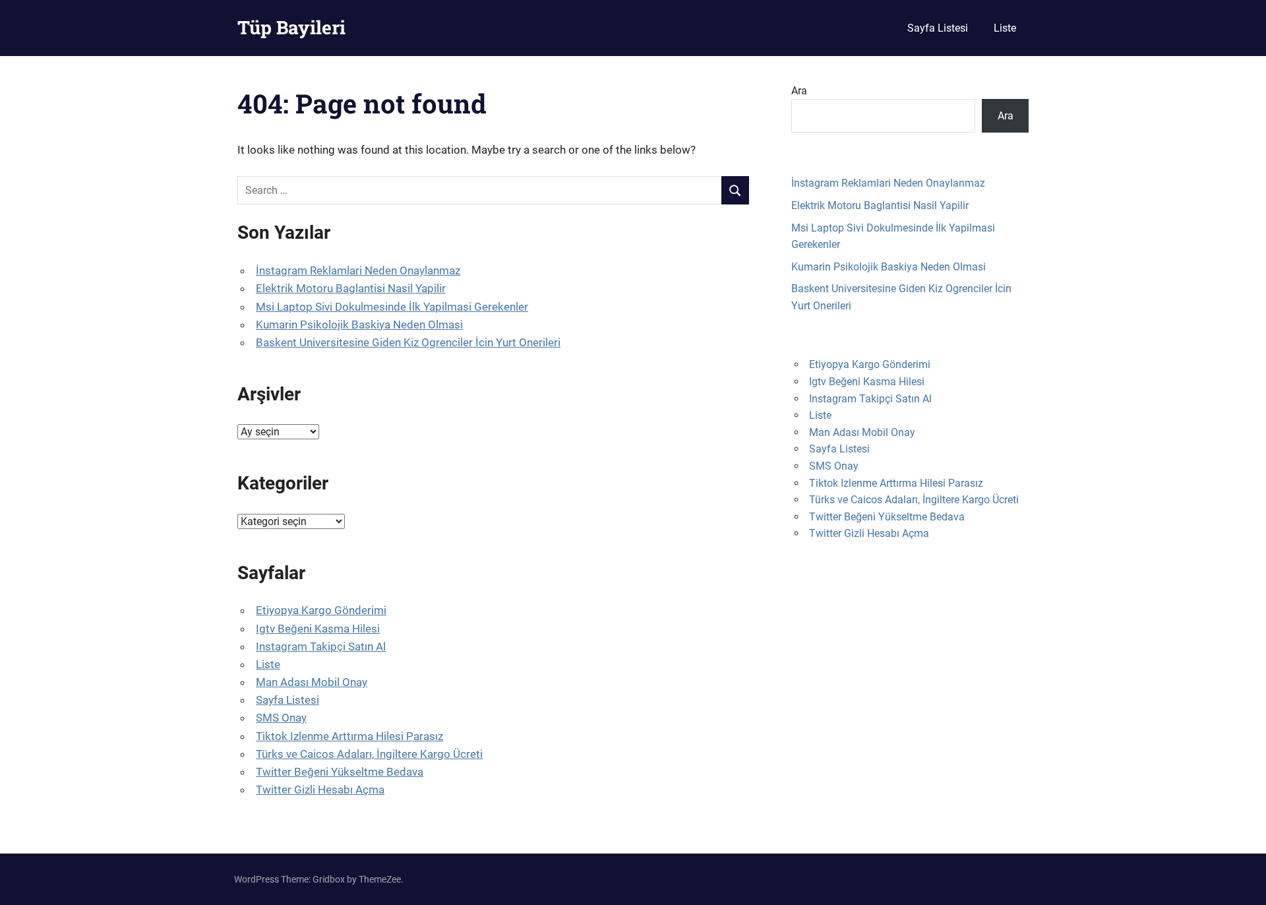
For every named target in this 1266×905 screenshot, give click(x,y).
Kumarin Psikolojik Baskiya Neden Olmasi (359, 324)
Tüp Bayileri (291, 27)
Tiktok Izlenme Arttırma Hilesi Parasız (349, 736)
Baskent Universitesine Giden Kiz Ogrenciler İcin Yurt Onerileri (408, 342)
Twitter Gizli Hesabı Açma (320, 789)
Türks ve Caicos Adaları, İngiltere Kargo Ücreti (369, 754)
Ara (799, 90)
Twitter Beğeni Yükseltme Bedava (339, 771)
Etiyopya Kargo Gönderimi (321, 610)
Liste (1005, 28)
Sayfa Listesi (937, 28)
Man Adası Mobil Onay (311, 682)
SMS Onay (281, 717)
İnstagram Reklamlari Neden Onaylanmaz (358, 270)
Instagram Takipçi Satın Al (321, 646)
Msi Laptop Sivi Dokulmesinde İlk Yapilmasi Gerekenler (392, 306)
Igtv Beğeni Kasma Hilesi (318, 628)
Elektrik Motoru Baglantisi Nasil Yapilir (351, 288)
